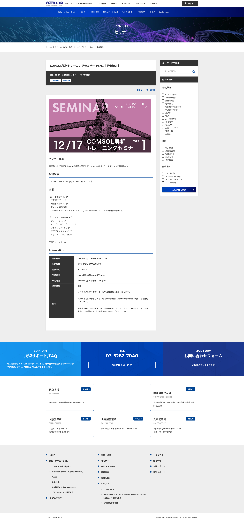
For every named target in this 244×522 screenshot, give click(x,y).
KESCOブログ (55, 498)
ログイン (191, 3)
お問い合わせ (140, 3)
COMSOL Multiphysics (61, 466)
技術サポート (159, 472)
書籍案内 (142, 12)
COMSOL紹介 (55, 80)
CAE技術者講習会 (111, 502)
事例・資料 (106, 454)
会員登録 (153, 3)
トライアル (126, 3)
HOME (52, 454)
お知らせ (113, 3)
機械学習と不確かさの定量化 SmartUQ (67, 471)
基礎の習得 (66, 80)
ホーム (48, 47)
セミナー (83, 12)
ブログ (152, 12)
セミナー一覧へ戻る (145, 90)
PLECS (54, 476)
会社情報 (102, 3)
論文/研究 (105, 477)
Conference (109, 489)
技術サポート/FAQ (110, 12)
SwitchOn (56, 482)
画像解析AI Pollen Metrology (64, 487)
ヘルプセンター (128, 12)
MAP (86, 389)
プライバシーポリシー (54, 517)
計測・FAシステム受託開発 (62, 492)
